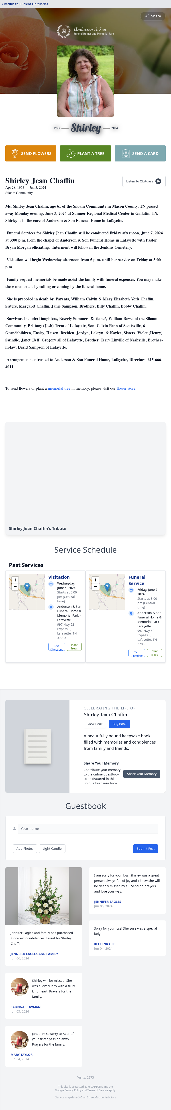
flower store (126, 388)
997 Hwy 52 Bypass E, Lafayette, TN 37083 (67, 631)
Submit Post (146, 848)
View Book (95, 724)
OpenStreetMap (90, 1097)
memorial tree (59, 388)
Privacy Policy (73, 1090)
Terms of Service (97, 1090)
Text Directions (56, 647)
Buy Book (119, 724)
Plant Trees (74, 646)
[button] (27, 587)
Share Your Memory (142, 774)
